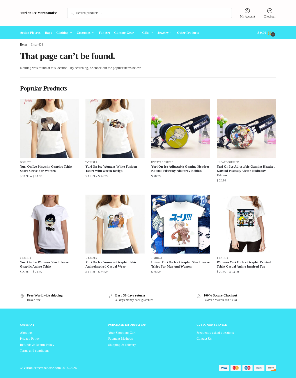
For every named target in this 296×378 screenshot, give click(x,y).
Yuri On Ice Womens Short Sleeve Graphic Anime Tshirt (44, 264)
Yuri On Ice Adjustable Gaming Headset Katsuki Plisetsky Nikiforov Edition (180, 169)
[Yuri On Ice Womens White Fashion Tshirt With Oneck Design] (115, 128)
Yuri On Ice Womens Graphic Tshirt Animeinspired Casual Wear (111, 264)
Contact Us (204, 338)
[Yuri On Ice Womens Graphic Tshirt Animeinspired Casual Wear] (115, 224)
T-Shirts (26, 162)
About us (26, 332)
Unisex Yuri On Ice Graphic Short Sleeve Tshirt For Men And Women (180, 264)
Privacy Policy (30, 338)
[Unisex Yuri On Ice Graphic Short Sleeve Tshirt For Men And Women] (180, 224)
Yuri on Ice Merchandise (38, 13)
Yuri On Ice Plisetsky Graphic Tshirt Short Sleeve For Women (46, 169)
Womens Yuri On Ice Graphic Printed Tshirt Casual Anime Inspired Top (244, 264)
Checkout (269, 16)
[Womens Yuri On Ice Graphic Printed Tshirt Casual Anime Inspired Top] (246, 224)
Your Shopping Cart (121, 332)
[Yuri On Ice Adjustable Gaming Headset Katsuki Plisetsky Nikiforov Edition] (180, 128)
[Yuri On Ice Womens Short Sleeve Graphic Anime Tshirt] (49, 224)
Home (23, 44)
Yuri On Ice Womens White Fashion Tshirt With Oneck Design (111, 169)
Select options (49, 189)
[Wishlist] (72, 105)
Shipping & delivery (122, 344)
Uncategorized (162, 162)
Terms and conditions (34, 350)
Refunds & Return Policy (37, 344)
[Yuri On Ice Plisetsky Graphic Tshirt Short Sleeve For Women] (49, 128)
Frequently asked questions (215, 332)
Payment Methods (120, 338)
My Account (247, 16)
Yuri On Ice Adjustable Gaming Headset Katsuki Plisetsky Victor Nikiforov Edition (246, 171)
